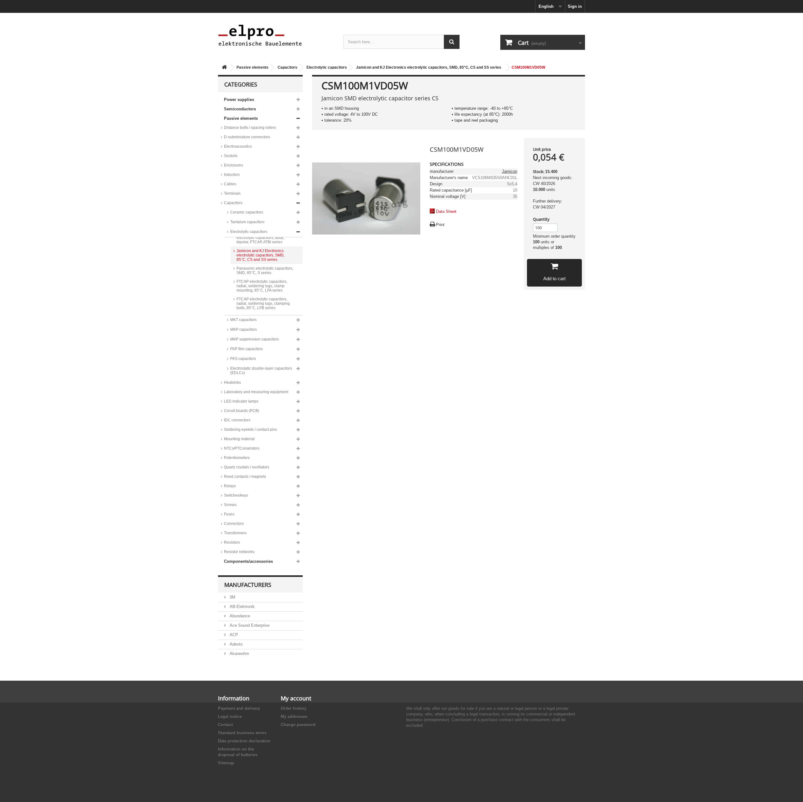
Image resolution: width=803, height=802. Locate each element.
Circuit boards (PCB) (241, 411)
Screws (230, 505)
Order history (293, 708)
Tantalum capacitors (247, 222)
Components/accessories (248, 561)
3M (231, 597)
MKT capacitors (243, 320)
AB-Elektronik (241, 606)
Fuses (229, 514)
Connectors (234, 523)
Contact (225, 724)
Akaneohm (238, 653)
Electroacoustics (238, 146)
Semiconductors (240, 109)
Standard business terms (242, 733)
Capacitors (287, 67)
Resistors (232, 542)
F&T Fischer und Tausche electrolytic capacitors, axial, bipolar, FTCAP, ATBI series (260, 237)
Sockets (230, 156)
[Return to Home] (224, 67)
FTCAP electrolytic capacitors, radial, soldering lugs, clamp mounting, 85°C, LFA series (262, 286)
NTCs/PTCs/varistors (241, 448)
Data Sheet (446, 211)
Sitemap (226, 763)
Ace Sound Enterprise (248, 625)
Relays (230, 486)
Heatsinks (232, 382)
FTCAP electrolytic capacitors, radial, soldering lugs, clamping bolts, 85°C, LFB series (263, 303)
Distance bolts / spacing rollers (250, 127)
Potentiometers (237, 458)
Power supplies (239, 99)
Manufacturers (247, 584)
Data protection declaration (244, 741)
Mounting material (239, 439)
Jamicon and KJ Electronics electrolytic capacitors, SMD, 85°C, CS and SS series (428, 67)
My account (296, 698)
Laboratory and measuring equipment (256, 392)
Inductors (232, 174)
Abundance (239, 616)
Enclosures (233, 165)
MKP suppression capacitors (254, 339)
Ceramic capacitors (246, 212)
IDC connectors (237, 420)
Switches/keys (236, 495)
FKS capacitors (243, 358)
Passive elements (253, 67)
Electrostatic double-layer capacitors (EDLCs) (261, 370)
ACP (233, 634)
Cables (230, 184)
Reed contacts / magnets (245, 476)
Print (440, 224)
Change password (298, 724)
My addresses (294, 716)
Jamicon (509, 171)
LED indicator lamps (241, 401)
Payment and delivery (239, 708)
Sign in (575, 6)
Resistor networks (239, 552)
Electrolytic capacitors (326, 67)
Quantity (541, 219)
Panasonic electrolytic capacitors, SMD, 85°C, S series (265, 270)
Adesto (235, 644)
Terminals (232, 193)
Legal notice (230, 716)
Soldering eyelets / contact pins (250, 429)
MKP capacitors (243, 329)
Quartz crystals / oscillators (246, 467)
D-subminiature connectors (247, 137)
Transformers (235, 533)
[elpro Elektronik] (276, 35)
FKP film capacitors (246, 349)
